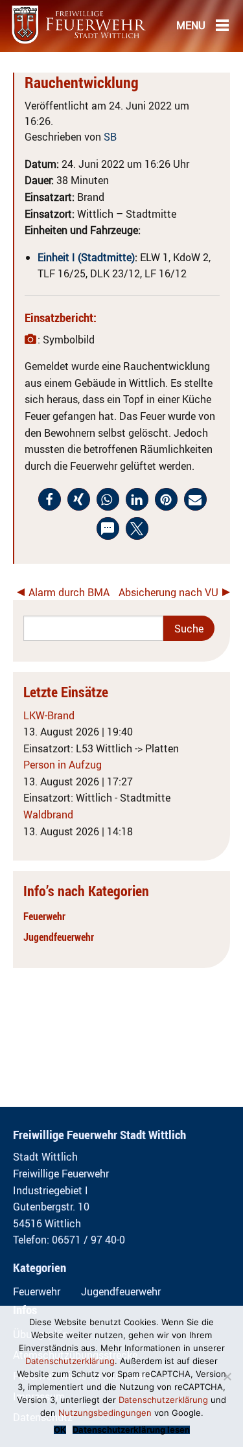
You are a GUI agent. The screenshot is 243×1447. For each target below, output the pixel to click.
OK (60, 1430)
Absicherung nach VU (168, 592)
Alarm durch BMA (69, 592)
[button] (49, 499)
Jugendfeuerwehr (58, 937)
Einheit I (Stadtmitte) (86, 257)
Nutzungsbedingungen (105, 1412)
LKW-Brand (49, 715)
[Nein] (226, 1376)
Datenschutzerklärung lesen (131, 1430)
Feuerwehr (44, 916)
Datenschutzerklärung (70, 1361)
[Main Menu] (222, 24)
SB (110, 137)
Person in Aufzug (62, 765)
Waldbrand (48, 814)
